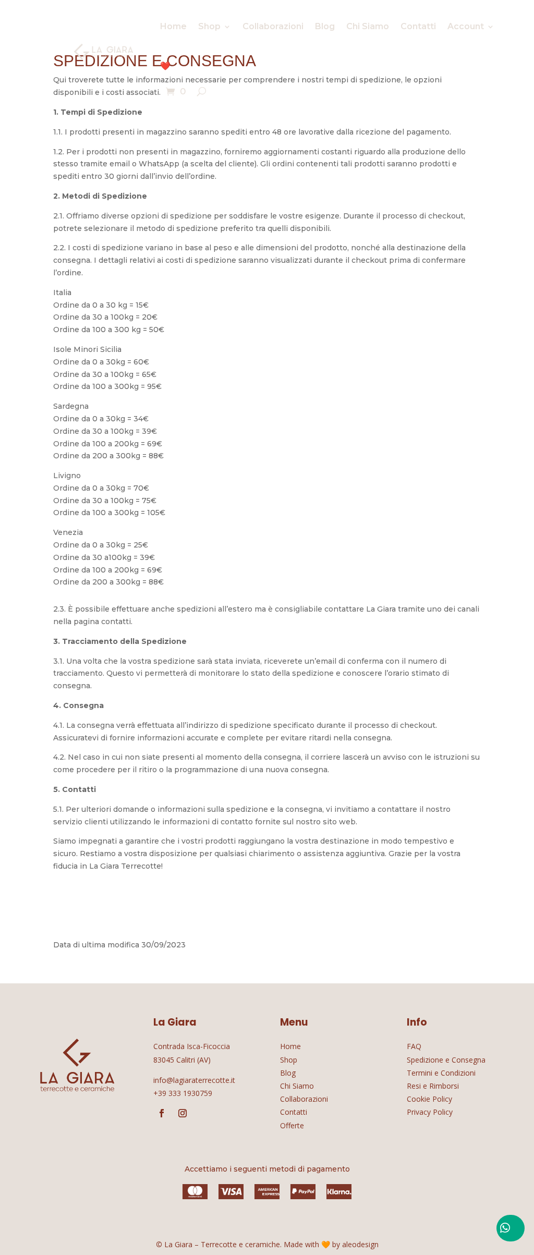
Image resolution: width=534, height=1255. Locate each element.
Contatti (418, 26)
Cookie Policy (429, 1099)
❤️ (165, 66)
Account (465, 26)
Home (173, 26)
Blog (325, 26)
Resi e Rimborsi (433, 1086)
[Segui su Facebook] (161, 1113)
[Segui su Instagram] (182, 1113)
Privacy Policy (430, 1112)
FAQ (414, 1046)
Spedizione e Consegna (446, 1060)
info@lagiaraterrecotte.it (194, 1080)
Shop (209, 26)
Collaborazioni (273, 26)
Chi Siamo (367, 26)
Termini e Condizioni (441, 1073)
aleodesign (360, 1244)
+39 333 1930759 (182, 1093)
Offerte (292, 1125)
